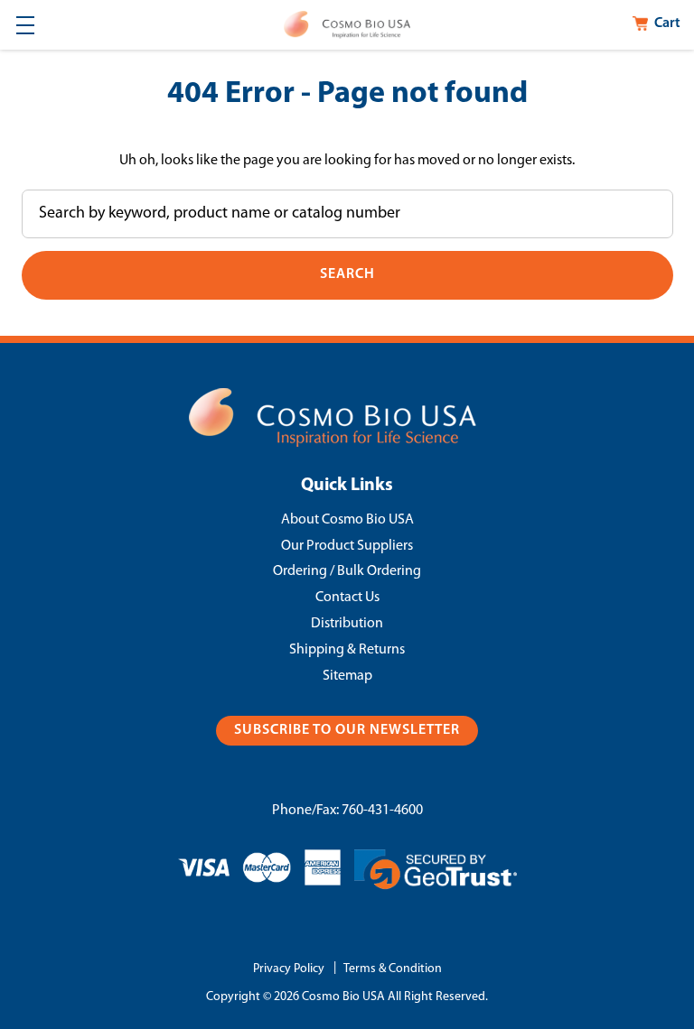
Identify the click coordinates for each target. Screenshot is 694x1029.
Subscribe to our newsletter (347, 730)
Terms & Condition (392, 969)
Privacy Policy (288, 969)
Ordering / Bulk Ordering (347, 571)
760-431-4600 (382, 810)
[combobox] (347, 214)
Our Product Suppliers (347, 546)
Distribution (347, 623)
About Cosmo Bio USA (347, 520)
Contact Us (347, 597)
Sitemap (347, 676)
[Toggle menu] (25, 25)
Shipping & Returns (347, 650)
